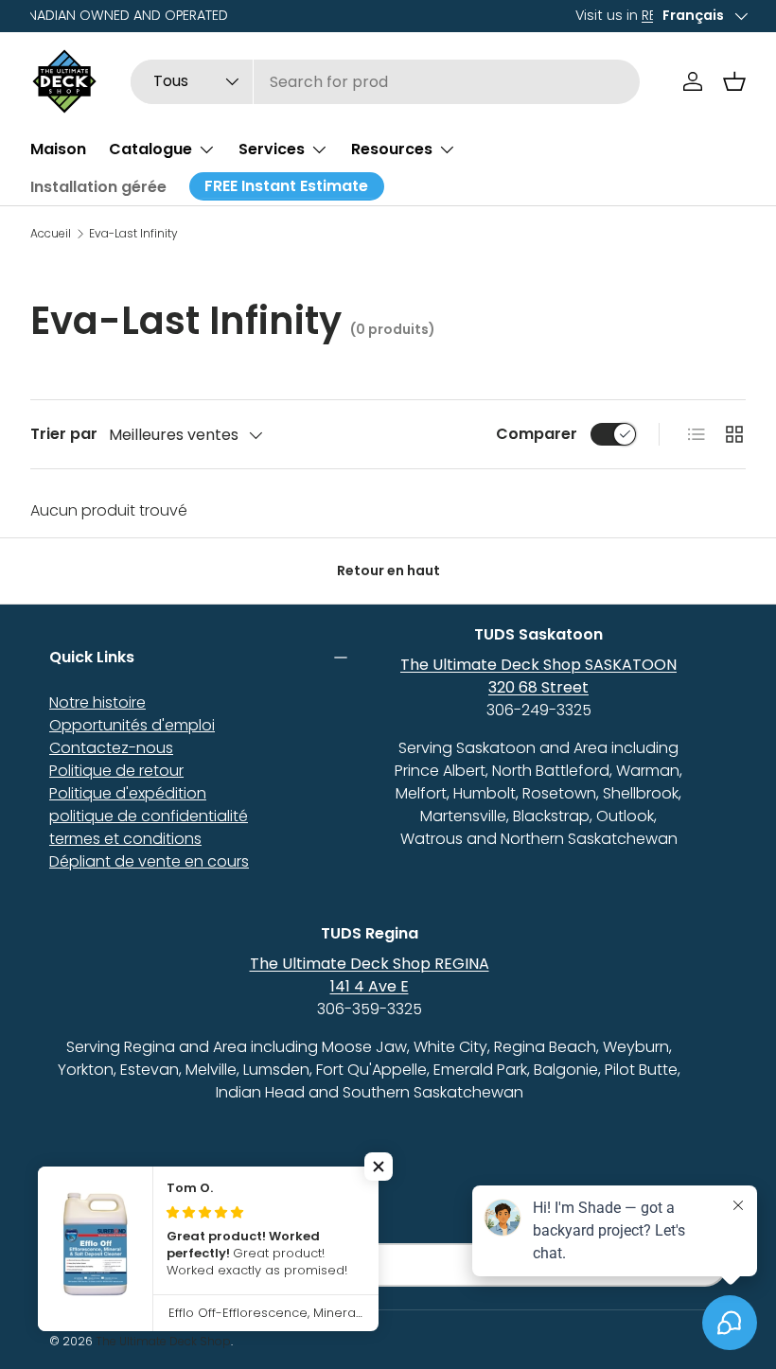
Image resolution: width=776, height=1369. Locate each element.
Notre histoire (97, 702)
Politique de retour (116, 770)
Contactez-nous (111, 748)
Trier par (63, 434)
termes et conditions (125, 839)
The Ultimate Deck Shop (163, 1341)
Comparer (536, 434)
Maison (58, 149)
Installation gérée (98, 187)
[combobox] (385, 82)
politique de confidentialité (148, 816)
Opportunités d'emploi (132, 725)
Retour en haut (388, 570)
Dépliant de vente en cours (149, 861)
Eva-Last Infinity (133, 233)
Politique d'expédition (127, 793)
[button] (734, 81)
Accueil (50, 233)
